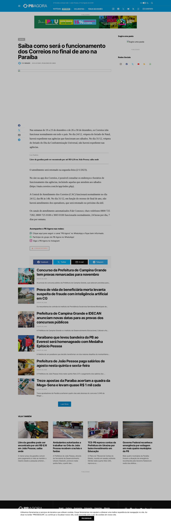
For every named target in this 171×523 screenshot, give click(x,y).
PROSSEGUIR (86, 518)
